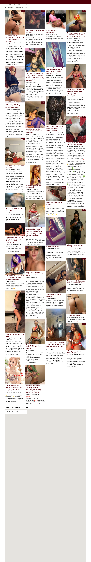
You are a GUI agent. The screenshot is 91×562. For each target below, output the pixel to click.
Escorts (7, 5)
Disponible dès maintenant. (51, 31)
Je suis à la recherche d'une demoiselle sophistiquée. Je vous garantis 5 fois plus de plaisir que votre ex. (34, 389)
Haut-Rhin (17, 5)
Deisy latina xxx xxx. (74, 315)
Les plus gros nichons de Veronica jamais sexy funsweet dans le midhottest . (76, 92)
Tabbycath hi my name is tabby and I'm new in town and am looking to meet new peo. (55, 345)
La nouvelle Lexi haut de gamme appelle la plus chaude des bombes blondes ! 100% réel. (55, 70)
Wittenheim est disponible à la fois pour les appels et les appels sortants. (14, 277)
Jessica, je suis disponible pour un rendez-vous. (76, 282)
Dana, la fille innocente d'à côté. (14, 335)
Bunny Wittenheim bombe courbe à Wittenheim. (76, 143)
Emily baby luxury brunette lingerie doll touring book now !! (12, 106)
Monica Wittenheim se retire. (54, 203)
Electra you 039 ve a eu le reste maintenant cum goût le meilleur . (55, 128)
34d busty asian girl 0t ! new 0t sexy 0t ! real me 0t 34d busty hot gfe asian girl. (13, 388)
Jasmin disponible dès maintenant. (34, 186)
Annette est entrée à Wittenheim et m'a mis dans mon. (34, 346)
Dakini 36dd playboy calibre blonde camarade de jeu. (34, 274)
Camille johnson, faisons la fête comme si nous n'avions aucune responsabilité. (14, 239)
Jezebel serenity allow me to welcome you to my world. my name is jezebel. (76, 34)
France (12, 5)
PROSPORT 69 (8, 2)
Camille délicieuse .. (53, 246)
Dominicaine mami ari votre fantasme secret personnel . (34, 131)
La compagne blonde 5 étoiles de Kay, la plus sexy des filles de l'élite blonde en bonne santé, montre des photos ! (34, 231)
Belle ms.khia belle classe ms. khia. (35, 31)
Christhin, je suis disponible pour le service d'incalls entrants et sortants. (14, 38)
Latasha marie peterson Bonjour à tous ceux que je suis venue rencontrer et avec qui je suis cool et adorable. (35, 77)
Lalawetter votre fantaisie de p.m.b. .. (14, 209)
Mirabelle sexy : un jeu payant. (75, 246)
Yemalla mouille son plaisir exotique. (14, 166)
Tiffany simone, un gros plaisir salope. (75, 352)
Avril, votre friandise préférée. (53, 295)
